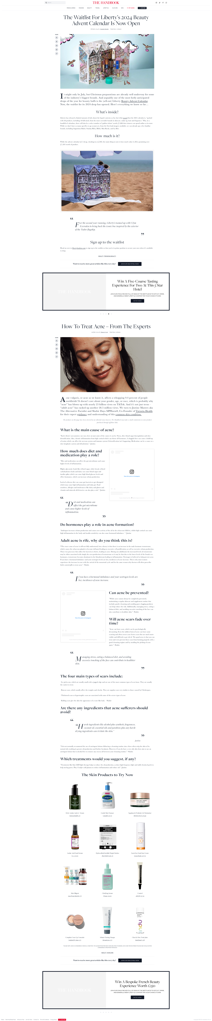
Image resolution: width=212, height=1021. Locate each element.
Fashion (81, 8)
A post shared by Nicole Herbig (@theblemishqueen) (83, 639)
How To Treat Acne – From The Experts (106, 326)
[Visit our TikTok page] (159, 3)
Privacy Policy (54, 1019)
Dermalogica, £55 (107, 940)
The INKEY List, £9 (107, 856)
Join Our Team (29, 1019)
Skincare (110, 953)
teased (125, 118)
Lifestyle (106, 8)
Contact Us (36, 1019)
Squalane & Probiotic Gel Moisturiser (139, 813)
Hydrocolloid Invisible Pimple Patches (107, 853)
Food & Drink (71, 8)
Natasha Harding (104, 29)
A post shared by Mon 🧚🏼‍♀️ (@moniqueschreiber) (131, 498)
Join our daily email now (130, 264)
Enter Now (137, 299)
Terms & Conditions (44, 1019)
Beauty (89, 8)
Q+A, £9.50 (75, 856)
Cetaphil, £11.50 (107, 816)
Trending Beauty (110, 256)
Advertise (10, 1019)
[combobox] (55, 2)
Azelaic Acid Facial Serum (75, 853)
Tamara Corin (104, 332)
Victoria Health (144, 411)
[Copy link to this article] (56, 53)
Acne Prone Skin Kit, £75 (75, 896)
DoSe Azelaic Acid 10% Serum (75, 813)
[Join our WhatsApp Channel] (166, 3)
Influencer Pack (20, 1019)
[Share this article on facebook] (56, 41)
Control (139, 893)
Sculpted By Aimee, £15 (75, 940)
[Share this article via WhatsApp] (56, 49)
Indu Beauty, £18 (140, 940)
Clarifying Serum (107, 893)
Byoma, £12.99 (107, 896)
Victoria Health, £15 (74, 816)
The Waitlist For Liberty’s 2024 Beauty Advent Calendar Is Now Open (106, 20)
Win (122, 8)
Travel (97, 8)
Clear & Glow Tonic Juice (140, 937)
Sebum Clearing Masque (107, 937)
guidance (82, 414)
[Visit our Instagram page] (156, 3)
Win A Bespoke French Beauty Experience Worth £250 (137, 285)
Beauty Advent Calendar (134, 101)
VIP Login (131, 8)
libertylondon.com (79, 248)
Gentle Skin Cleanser (107, 813)
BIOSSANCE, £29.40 (140, 816)
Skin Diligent (75, 893)
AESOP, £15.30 (140, 896)
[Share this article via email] (56, 45)
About (2, 1019)
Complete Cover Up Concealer (74, 937)
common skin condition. (129, 414)
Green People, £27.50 (140, 856)
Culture (115, 8)
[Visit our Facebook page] (163, 3)
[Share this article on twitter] (56, 37)
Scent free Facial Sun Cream (140, 853)
